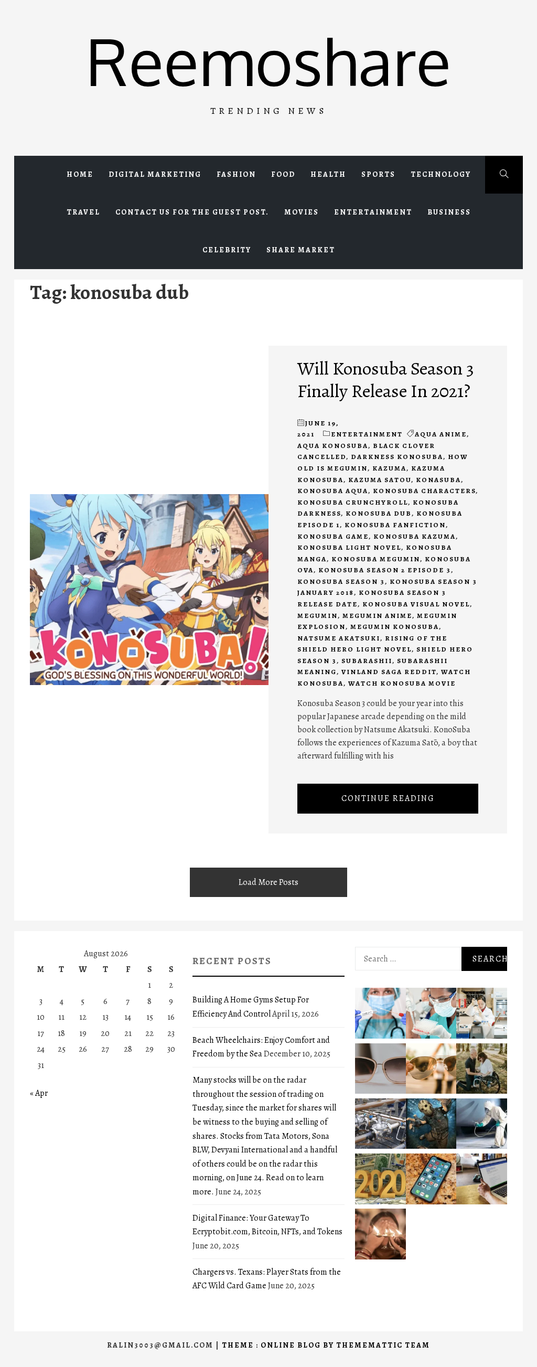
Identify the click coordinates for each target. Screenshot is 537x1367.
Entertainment (373, 212)
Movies (301, 212)
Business (449, 212)
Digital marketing (155, 174)
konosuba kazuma (414, 536)
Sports (378, 174)
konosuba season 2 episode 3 (384, 569)
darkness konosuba (397, 456)
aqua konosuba (332, 445)
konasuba (438, 479)
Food (283, 174)
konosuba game (333, 536)
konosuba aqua (332, 490)
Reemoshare (268, 60)
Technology (441, 174)
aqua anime (441, 434)
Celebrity (226, 250)
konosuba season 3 (341, 581)
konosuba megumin (375, 558)
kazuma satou (379, 479)
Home (80, 174)
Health (328, 174)
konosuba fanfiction (395, 524)
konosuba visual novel (416, 604)
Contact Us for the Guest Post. (192, 212)
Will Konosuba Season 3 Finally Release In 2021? (385, 379)
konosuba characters (424, 490)
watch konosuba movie (402, 683)
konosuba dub (379, 513)
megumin (317, 615)
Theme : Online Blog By (279, 1345)
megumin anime (377, 615)
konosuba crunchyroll (352, 502)
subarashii (366, 660)
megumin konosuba (394, 626)
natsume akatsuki (338, 638)
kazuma (389, 468)
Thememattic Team (383, 1345)
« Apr (39, 1093)
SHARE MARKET (300, 250)
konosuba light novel (349, 547)
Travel (83, 212)
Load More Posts (268, 882)
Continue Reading (388, 798)
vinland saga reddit (388, 671)
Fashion (236, 174)
